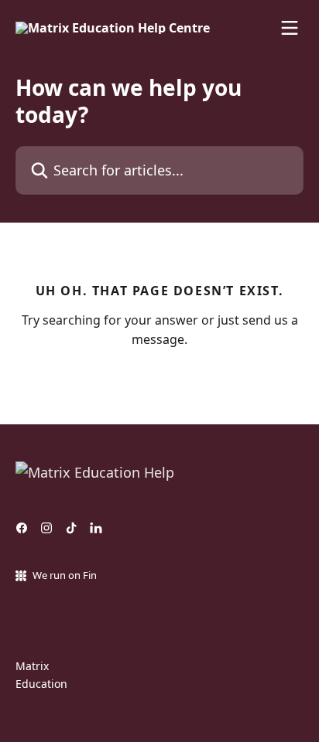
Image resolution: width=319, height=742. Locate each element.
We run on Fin (65, 575)
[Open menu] (290, 28)
